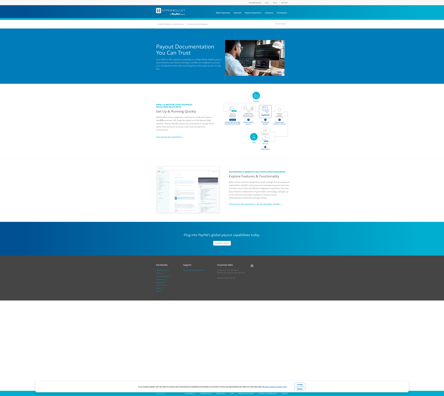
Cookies (284, 393)
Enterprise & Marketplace (197, 24)
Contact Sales (222, 243)
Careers (159, 288)
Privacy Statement (246, 393)
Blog (267, 3)
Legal (232, 393)
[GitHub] (252, 265)
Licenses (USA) (205, 393)
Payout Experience (253, 12)
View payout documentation (169, 136)
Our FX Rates (161, 285)
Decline (300, 389)
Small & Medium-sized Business (171, 24)
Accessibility (190, 393)
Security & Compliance (267, 393)
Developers (282, 12)
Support (284, 3)
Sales (275, 3)
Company (269, 12)
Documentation (255, 3)
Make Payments (223, 12)
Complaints (220, 393)
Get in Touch (280, 24)
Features (237, 12)
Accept (300, 384)
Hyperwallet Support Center (193, 270)
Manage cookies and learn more (274, 387)
